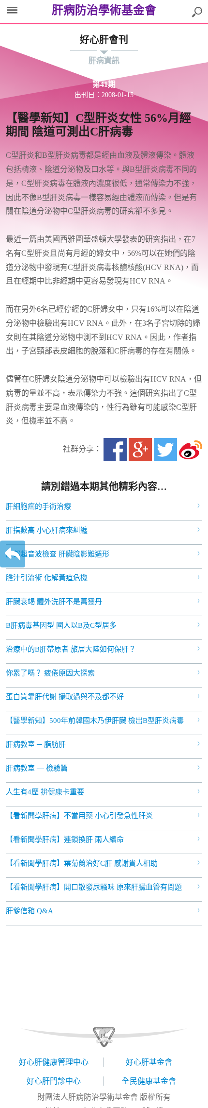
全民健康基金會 (149, 1081)
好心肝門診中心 (54, 1081)
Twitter (165, 449)
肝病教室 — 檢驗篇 (37, 768)
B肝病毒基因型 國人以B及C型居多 (61, 625)
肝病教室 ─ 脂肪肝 (36, 744)
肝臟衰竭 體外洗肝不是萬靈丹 (54, 601)
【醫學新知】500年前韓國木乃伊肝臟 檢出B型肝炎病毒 (95, 720)
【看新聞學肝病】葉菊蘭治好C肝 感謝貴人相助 (82, 863)
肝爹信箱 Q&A (29, 911)
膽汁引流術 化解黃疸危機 (47, 578)
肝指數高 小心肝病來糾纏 (47, 530)
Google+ (140, 449)
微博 (190, 449)
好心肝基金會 (149, 1062)
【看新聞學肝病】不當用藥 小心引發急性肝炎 (79, 816)
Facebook (115, 449)
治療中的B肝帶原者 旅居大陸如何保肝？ (71, 649)
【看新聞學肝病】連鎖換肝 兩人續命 (65, 839)
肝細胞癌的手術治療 (38, 506)
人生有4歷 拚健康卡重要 (45, 792)
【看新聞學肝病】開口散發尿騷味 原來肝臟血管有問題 (94, 887)
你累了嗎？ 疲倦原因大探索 (50, 673)
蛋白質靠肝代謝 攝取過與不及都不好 (65, 697)
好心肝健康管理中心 (54, 1062)
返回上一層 (12, 554)
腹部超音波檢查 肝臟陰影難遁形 (57, 554)
